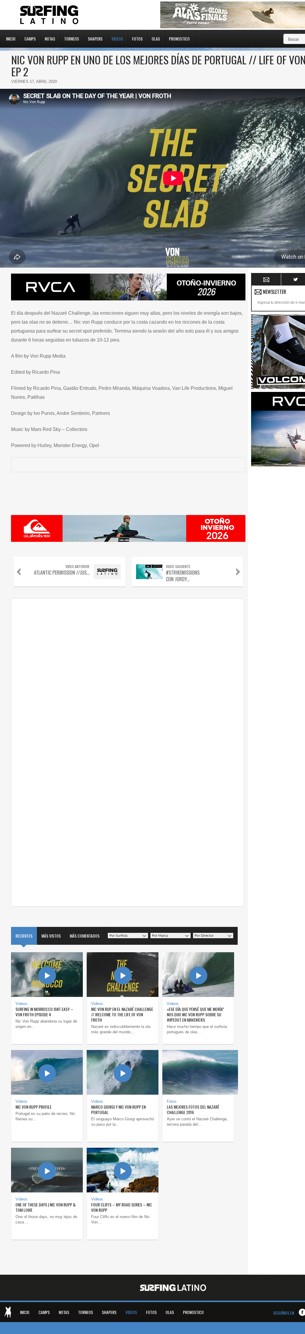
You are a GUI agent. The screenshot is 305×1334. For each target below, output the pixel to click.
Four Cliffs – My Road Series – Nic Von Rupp (121, 1207)
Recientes (23, 936)
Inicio (10, 38)
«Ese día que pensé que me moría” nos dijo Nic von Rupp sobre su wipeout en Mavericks (195, 1014)
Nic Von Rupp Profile (33, 1107)
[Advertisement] (278, 558)
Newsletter (266, 280)
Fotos (137, 38)
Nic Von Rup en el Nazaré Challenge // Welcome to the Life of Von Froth (122, 1014)
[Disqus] (127, 676)
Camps (30, 38)
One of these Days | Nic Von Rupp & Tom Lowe (45, 1207)
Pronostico (179, 38)
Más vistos (51, 936)
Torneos (71, 38)
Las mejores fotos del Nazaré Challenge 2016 (193, 1109)
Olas (156, 38)
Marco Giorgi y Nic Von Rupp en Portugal (118, 1109)
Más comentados (84, 936)
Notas (50, 38)
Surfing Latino (50, 14)
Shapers (95, 38)
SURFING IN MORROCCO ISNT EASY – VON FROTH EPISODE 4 (44, 1011)
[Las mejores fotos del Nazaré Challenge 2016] (198, 1072)
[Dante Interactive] (7, 1312)
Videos (117, 38)
